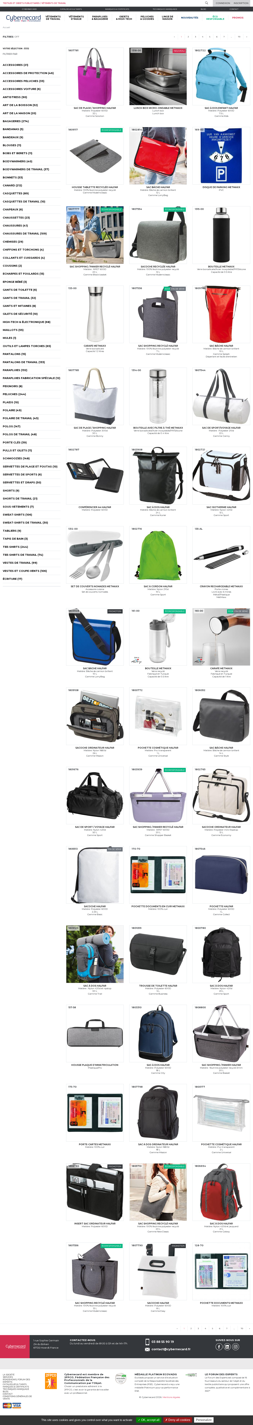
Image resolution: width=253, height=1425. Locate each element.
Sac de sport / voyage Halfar (95, 827)
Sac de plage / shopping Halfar (95, 108)
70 (239, 37)
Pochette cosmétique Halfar (158, 747)
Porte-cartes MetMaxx (95, 1144)
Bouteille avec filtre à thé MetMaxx (158, 427)
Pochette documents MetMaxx (221, 1303)
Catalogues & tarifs (71, 9)
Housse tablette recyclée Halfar (95, 187)
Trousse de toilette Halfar (158, 985)
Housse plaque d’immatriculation (94, 1065)
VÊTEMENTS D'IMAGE (76, 17)
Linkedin (227, 1346)
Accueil (6, 27)
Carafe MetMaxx (95, 345)
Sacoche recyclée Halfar (158, 266)
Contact (234, 9)
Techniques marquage (165, 9)
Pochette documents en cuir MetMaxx (158, 906)
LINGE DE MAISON (167, 17)
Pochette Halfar (221, 906)
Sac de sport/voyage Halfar (221, 427)
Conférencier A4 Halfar (95, 507)
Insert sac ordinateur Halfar (95, 1223)
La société (8, 1374)
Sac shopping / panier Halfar (221, 1065)
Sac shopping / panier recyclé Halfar (95, 266)
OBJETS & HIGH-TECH (124, 17)
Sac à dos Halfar (158, 507)
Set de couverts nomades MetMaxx (95, 586)
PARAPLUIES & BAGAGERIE (100, 17)
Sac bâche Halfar (158, 187)
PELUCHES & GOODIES (147, 17)
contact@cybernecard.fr (171, 1349)
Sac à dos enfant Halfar (221, 108)
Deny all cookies (179, 1419)
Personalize (204, 1419)
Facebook (219, 1346)
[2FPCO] (51, 1380)
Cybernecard (29, 9)
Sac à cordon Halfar (158, 586)
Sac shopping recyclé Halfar (158, 345)
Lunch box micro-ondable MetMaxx (158, 108)
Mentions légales (171, 1397)
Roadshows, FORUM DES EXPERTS (16, 1380)
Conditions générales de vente (17, 1397)
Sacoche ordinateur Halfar (94, 747)
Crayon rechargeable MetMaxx (221, 586)
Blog (6, 1391)
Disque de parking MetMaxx (221, 187)
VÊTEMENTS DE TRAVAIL (53, 17)
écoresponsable (215, 17)
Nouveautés (189, 17)
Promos (237, 17)
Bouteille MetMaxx (221, 266)
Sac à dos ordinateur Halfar (158, 1144)
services (8, 1377)
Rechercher (206, 3)
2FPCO (69, 1377)
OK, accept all (149, 1419)
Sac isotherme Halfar (221, 507)
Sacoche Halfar (95, 906)
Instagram (235, 1346)
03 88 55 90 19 (163, 1342)
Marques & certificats (117, 9)
